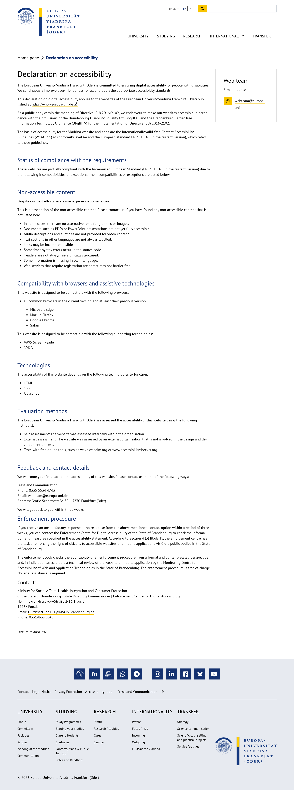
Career (98, 735)
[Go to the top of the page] (162, 691)
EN (185, 9)
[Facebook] (185, 673)
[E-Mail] (108, 673)
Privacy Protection (68, 691)
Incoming (138, 735)
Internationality (227, 36)
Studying (166, 36)
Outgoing (138, 742)
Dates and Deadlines (70, 760)
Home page (28, 57)
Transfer (262, 36)
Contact (23, 691)
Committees (25, 729)
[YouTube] (214, 673)
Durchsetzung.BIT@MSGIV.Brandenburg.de (61, 612)
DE (190, 9)
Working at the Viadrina (33, 749)
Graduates (62, 742)
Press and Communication (137, 691)
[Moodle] (94, 673)
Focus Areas (140, 729)
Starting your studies (70, 729)
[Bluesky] (199, 673)
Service (99, 742)
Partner (22, 742)
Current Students (67, 735)
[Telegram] (136, 673)
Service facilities (188, 746)
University (138, 36)
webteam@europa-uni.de (48, 495)
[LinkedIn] (171, 673)
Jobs (111, 691)
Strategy (182, 722)
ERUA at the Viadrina (146, 749)
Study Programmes (68, 722)
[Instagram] (157, 673)
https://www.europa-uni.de (52, 104)
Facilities (23, 735)
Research (192, 36)
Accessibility (94, 691)
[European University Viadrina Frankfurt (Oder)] (48, 22)
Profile (21, 722)
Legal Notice (41, 691)
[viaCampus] (79, 673)
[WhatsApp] (122, 673)
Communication (28, 756)
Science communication (193, 729)
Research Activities (106, 729)
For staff (173, 9)
